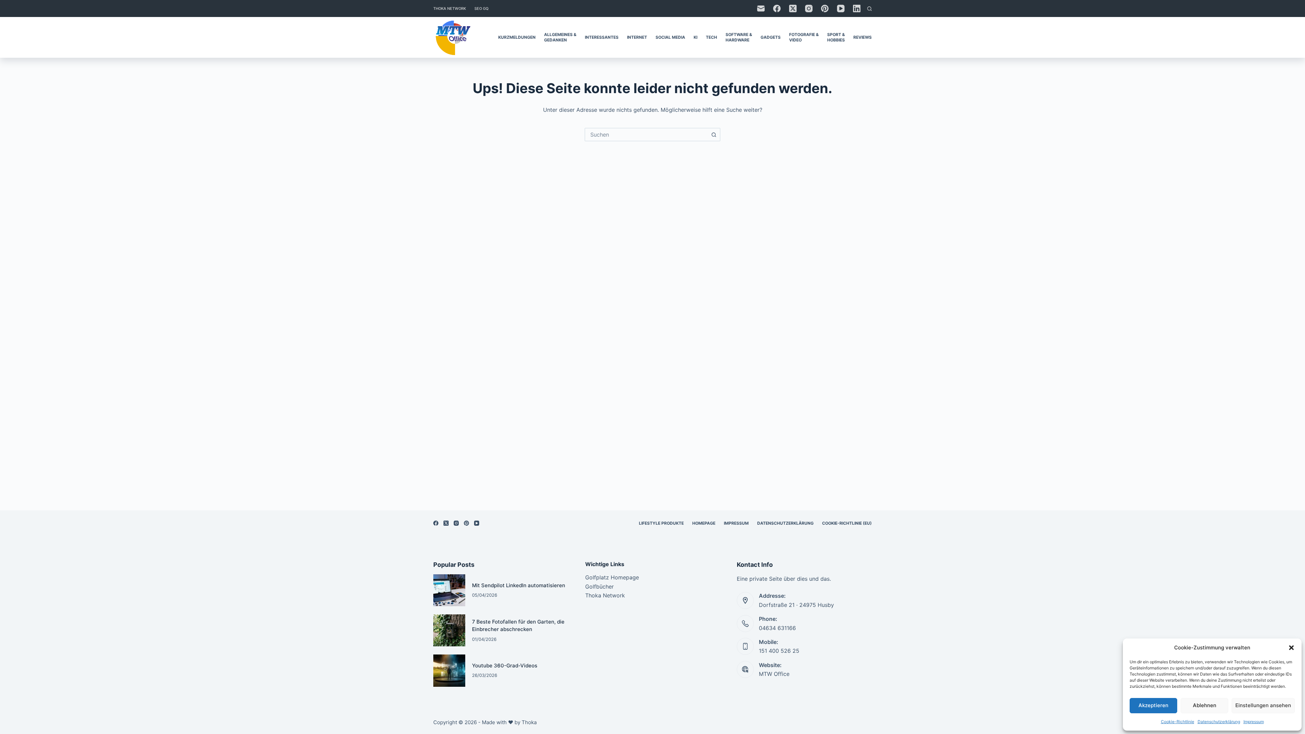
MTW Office (774, 673)
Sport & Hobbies (836, 37)
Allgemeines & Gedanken (560, 37)
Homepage (703, 523)
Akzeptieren (1153, 705)
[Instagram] (809, 8)
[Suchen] (869, 8)
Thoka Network (449, 8)
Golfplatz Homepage (612, 577)
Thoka (529, 722)
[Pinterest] (825, 8)
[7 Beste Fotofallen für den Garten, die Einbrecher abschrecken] (449, 630)
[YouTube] (841, 8)
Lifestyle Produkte (661, 523)
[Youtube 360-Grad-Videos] (449, 670)
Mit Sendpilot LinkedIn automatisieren (518, 585)
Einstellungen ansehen (1263, 705)
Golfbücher (599, 586)
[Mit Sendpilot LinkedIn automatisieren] (449, 590)
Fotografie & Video (804, 37)
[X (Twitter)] (793, 8)
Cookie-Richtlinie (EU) (847, 523)
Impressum (1253, 721)
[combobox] (646, 134)
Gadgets (771, 37)
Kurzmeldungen (517, 37)
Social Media (670, 37)
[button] (1291, 647)
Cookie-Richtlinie (1177, 721)
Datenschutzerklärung (1219, 721)
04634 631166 (777, 628)
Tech (711, 37)
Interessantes (602, 37)
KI (695, 37)
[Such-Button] (714, 134)
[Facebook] (777, 8)
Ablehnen (1204, 705)
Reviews (862, 37)
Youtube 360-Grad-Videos (504, 665)
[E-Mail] (761, 8)
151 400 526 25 (779, 650)
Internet (637, 37)
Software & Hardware (739, 37)
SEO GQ (481, 8)
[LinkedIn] (856, 8)
